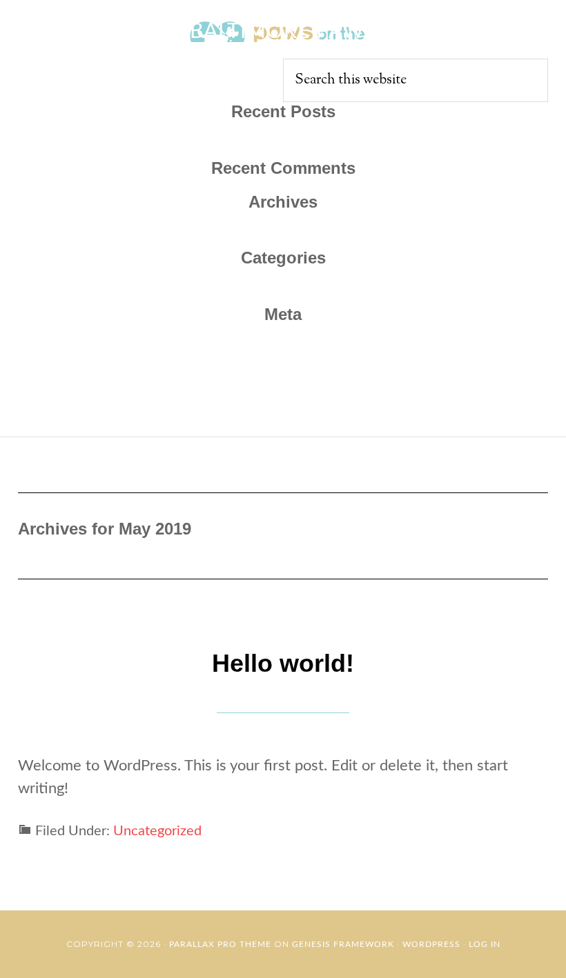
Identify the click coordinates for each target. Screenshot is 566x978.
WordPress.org (283, 418)
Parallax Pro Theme (220, 944)
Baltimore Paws (283, 31)
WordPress (431, 944)
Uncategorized (283, 293)
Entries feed (283, 372)
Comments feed (283, 395)
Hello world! (283, 147)
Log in (283, 350)
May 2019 (283, 237)
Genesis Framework (343, 944)
